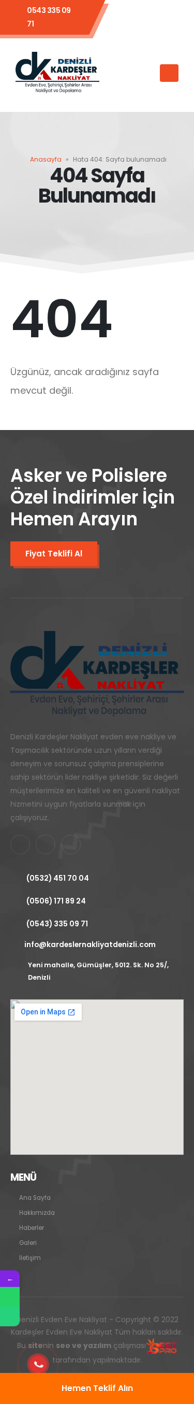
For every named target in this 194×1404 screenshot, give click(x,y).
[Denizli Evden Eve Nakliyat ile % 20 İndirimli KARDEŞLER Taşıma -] (57, 73)
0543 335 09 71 (49, 17)
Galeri (28, 1243)
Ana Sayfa (35, 1198)
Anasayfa (46, 159)
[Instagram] (173, 17)
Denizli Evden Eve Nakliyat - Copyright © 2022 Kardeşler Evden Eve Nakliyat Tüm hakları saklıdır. (97, 1340)
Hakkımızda (37, 1213)
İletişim (30, 1258)
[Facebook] (129, 17)
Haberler (31, 1228)
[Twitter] (151, 17)
